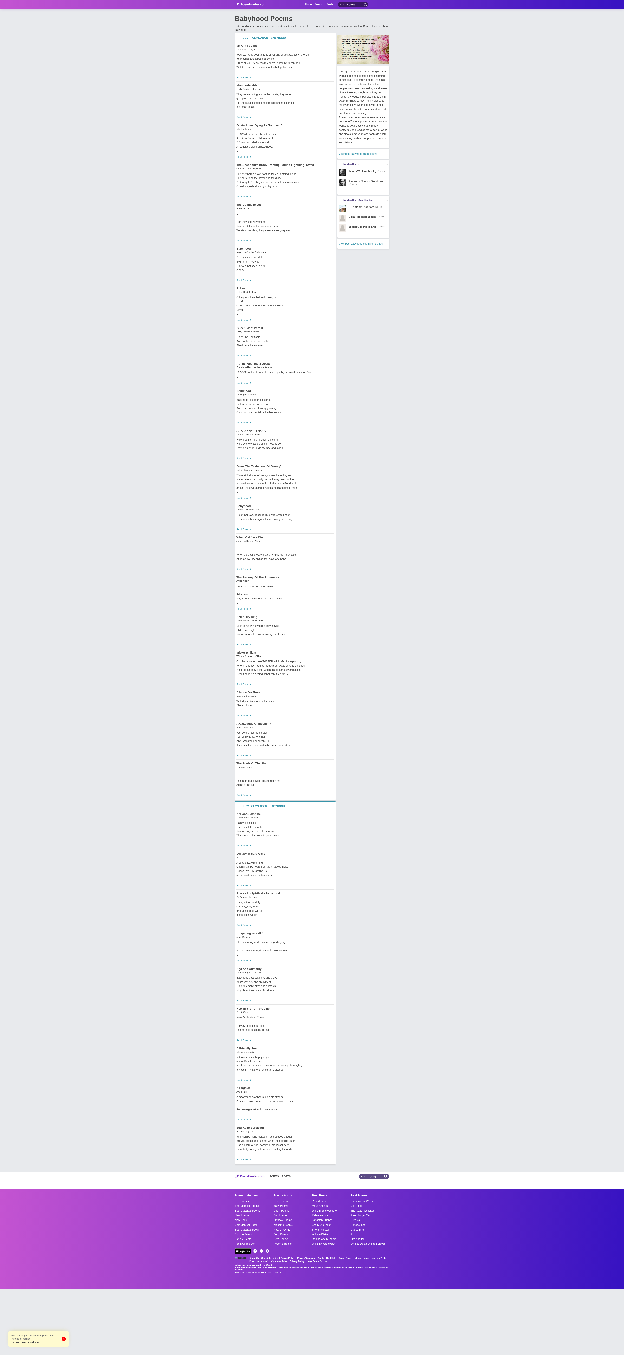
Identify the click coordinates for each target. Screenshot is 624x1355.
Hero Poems (280, 1239)
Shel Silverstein (321, 1229)
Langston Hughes (322, 1220)
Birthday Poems (282, 1220)
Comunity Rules (279, 1261)
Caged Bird (357, 1229)
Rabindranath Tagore (324, 1239)
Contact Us (323, 1258)
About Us (254, 1258)
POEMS (274, 1176)
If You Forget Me (360, 1215)
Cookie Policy (288, 1258)
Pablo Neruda (320, 1215)
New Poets (241, 1220)
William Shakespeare (324, 1210)
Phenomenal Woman (363, 1201)
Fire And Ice (357, 1239)
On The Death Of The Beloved (368, 1243)
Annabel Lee (358, 1225)
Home (308, 4)
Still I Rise (356, 1206)
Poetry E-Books (282, 1243)
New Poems (242, 1215)
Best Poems (242, 1201)
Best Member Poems (247, 1206)
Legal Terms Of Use (317, 1261)
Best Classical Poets (247, 1229)
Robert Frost (319, 1201)
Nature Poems (281, 1229)
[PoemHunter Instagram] (267, 1251)
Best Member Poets (246, 1225)
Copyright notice (269, 1258)
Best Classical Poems (247, 1210)
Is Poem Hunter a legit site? (368, 1258)
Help (334, 1258)
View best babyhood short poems (358, 153)
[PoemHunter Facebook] (255, 1251)
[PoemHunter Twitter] (261, 1251)
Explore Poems (244, 1234)
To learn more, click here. (25, 1342)
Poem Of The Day (245, 1243)
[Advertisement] (49, 1321)
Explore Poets (243, 1239)
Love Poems (280, 1201)
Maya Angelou (320, 1206)
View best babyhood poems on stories (361, 243)
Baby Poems (280, 1206)
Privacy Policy (297, 1261)
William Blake (320, 1234)
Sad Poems (280, 1215)
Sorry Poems (280, 1234)
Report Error (345, 1258)
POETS (286, 1176)
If (351, 1234)
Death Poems (281, 1210)
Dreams (355, 1220)
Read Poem (242, 77)
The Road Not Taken (363, 1210)
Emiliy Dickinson (321, 1225)
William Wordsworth (323, 1243)
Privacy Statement (306, 1258)
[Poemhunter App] (243, 1251)
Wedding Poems (283, 1225)
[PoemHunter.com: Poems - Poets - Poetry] (250, 4)
